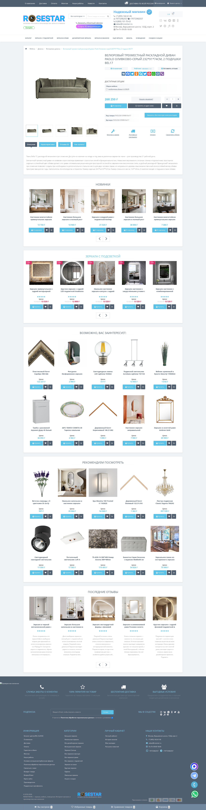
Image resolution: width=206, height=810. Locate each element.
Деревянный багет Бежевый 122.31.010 (133, 502)
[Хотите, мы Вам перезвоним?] (194, 784)
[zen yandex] (165, 26)
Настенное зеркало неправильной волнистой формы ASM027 (134, 429)
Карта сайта (28, 779)
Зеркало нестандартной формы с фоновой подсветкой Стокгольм (103, 625)
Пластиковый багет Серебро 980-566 (41, 372)
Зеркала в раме (63, 38)
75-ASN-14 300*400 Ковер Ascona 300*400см (103, 558)
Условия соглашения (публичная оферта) (38, 761)
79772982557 (121, 18)
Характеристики (47, 144)
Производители (29, 782)
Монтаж (64, 3)
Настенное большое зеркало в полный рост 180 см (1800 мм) (72, 218)
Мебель (129, 38)
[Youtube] (174, 21)
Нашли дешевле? (146, 99)
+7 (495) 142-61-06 (123, 16)
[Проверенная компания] (9, 683)
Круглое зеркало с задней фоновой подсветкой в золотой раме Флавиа (164, 625)
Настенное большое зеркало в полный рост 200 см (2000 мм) (134, 218)
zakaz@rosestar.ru (123, 24)
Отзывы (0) (64, 144)
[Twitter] (161, 26)
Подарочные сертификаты (33, 786)
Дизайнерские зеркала (81, 38)
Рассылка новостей (112, 747)
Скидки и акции (155, 38)
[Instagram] (161, 21)
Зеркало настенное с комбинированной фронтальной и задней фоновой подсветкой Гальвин (165, 290)
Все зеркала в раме (71, 757)
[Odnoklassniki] (178, 21)
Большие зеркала (71, 736)
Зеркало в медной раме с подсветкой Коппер (103, 218)
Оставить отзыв (170, 68)
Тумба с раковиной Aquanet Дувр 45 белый (41, 429)
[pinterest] (173, 26)
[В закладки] (46, 230)
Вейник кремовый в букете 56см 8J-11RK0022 (164, 372)
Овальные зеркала (71, 775)
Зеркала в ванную (102, 38)
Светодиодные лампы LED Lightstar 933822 (103, 372)
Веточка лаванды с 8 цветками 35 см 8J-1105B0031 (41, 502)
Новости (91, 3)
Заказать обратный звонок (90, 23)
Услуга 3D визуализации (89, 26)
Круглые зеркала (70, 768)
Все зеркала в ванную (72, 754)
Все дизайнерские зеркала (74, 743)
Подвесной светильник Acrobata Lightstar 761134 (134, 372)
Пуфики (67, 772)
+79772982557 (136, 18)
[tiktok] (169, 26)
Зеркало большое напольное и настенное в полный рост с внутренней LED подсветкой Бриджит (72, 625)
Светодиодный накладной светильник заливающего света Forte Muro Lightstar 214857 (41, 558)
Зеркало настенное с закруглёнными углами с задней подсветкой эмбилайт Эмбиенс (134, 290)
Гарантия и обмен (30, 750)
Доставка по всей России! (142, 3)
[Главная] (26, 49)
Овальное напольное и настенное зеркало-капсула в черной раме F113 (72, 502)
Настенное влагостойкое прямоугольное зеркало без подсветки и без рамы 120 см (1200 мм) (164, 218)
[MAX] (194, 766)
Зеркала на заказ (71, 764)
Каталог (28, 38)
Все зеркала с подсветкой (74, 761)
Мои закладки (110, 743)
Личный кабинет (111, 736)
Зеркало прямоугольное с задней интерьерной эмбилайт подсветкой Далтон (41, 290)
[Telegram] (169, 21)
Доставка (43, 3)
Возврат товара (29, 772)
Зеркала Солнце (70, 750)
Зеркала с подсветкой (44, 38)
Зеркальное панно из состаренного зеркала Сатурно (164, 558)
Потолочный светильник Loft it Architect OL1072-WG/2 (72, 558)
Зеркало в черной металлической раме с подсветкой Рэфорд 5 (41, 625)
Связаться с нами (30, 768)
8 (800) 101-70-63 (123, 21)
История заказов (111, 739)
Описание (31, 144)
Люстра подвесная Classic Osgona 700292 (165, 502)
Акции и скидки (70, 779)
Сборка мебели (111, 86)
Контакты (103, 3)
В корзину (37, 230)
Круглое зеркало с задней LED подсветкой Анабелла (72, 290)
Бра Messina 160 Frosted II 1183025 (103, 502)
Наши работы (77, 3)
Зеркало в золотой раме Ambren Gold (165, 429)
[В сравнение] (51, 230)
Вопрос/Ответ (28, 775)
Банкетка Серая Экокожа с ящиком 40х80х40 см (134, 558)
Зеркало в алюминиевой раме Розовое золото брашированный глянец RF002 (134, 625)
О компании (30, 3)
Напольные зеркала (72, 739)
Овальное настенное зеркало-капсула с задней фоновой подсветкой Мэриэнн (103, 290)
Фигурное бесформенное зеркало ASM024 (72, 372)
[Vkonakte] (165, 21)
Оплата (54, 3)
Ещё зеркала (118, 38)
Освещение (140, 38)
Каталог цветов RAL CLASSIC (34, 736)
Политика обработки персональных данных (39, 764)
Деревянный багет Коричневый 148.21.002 (103, 429)
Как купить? (79, 144)
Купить (38, 307)
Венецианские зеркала (73, 747)
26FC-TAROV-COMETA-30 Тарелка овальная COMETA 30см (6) (72, 429)
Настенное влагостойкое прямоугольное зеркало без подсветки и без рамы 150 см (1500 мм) (41, 218)
